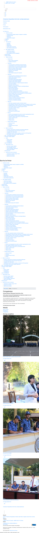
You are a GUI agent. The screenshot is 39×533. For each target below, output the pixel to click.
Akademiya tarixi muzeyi (13, 125)
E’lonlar (4, 24)
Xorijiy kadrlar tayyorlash (11, 46)
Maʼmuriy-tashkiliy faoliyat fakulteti (15, 68)
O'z (3, 31)
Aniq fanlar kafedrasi (12, 83)
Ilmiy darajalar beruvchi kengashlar (13, 53)
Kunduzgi (8, 43)
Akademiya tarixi (10, 35)
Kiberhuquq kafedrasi (13, 78)
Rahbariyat (9, 36)
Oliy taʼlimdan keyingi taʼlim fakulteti (15, 72)
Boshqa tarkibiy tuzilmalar (12, 121)
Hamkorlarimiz (7, 54)
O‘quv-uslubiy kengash (11, 52)
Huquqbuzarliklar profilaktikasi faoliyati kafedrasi (18, 75)
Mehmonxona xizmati (11, 156)
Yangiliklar (5, 22)
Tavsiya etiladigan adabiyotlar (12, 148)
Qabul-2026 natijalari (10, 149)
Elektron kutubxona (9, 128)
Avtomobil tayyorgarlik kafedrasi (15, 98)
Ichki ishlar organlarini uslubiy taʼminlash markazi (17, 103)
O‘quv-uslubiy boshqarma (13, 60)
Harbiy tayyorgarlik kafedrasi (14, 96)
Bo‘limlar (9, 112)
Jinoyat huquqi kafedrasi (13, 89)
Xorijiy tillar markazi (12, 108)
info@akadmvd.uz (6, 523)
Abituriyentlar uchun (6, 28)
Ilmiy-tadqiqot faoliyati (10, 49)
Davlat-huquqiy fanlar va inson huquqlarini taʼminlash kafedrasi (20, 93)
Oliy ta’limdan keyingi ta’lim (12, 47)
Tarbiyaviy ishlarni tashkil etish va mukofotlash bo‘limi (18, 116)
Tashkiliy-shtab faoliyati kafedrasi (15, 81)
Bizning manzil (7, 150)
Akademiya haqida (9, 32)
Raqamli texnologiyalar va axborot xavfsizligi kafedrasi (19, 86)
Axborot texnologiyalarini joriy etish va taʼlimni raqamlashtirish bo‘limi (21, 114)
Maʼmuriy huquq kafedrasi (13, 88)
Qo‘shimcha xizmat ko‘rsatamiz (11, 152)
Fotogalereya (9, 140)
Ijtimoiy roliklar (9, 139)
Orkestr (10, 126)
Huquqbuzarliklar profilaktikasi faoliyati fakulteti (17, 64)
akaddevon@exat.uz (13, 523)
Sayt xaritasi (5, 524)
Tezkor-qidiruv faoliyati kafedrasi (15, 77)
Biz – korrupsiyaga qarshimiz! (10, 135)
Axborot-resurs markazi (13, 110)
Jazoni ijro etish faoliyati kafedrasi (15, 80)
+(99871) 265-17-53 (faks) (10, 3)
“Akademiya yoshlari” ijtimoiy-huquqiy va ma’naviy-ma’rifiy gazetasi (19, 133)
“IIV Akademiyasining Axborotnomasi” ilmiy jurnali (16, 130)
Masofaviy (9, 44)
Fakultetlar (9, 63)
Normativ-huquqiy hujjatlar (10, 136)
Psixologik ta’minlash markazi (14, 107)
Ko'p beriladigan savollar (11, 147)
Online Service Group (13, 530)
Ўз (5, 13)
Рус (5, 14)
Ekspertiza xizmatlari (11, 154)
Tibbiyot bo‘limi (8, 249)
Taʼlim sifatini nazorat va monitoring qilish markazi (18, 106)
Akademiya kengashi (10, 50)
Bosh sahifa (6, 288)
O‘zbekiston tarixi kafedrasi (14, 95)
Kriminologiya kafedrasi (13, 87)
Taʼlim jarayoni (5, 26)
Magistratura (9, 45)
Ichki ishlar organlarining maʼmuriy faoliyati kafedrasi (15, 221)
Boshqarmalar (7, 188)
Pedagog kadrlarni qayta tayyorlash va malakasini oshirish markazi (21, 105)
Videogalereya (9, 141)
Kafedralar (9, 74)
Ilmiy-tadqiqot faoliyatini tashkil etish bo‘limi (17, 115)
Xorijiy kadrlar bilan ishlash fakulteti (15, 69)
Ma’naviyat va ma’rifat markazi (14, 111)
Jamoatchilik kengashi (11, 37)
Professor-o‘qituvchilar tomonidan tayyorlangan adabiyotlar (17, 129)
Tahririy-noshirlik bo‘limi (13, 117)
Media (7, 138)
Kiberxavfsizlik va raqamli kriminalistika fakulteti (17, 67)
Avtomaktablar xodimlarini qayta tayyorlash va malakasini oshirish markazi (22, 104)
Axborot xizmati (12, 123)
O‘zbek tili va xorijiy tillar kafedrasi (15, 100)
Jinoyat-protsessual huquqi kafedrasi (15, 90)
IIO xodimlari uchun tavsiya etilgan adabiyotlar (15, 134)
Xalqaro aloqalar (8, 55)
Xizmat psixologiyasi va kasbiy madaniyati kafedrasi (18, 82)
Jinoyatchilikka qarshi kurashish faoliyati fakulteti (18, 65)
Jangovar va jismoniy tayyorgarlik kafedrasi (17, 97)
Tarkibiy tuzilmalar (9, 57)
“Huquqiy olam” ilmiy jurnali (12, 131)
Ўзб (5, 31)
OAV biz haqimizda (8, 143)
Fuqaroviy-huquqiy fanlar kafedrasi (15, 94)
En (8, 31)
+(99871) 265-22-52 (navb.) (8, 520)
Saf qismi (10, 124)
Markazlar (9, 101)
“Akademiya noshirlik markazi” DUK (13, 153)
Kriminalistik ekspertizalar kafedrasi (15, 79)
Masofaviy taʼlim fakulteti (13, 70)
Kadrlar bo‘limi (11, 118)
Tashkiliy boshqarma (12, 61)
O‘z (5, 12)
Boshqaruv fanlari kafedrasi (14, 85)
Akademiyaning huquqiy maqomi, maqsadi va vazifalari (17, 34)
